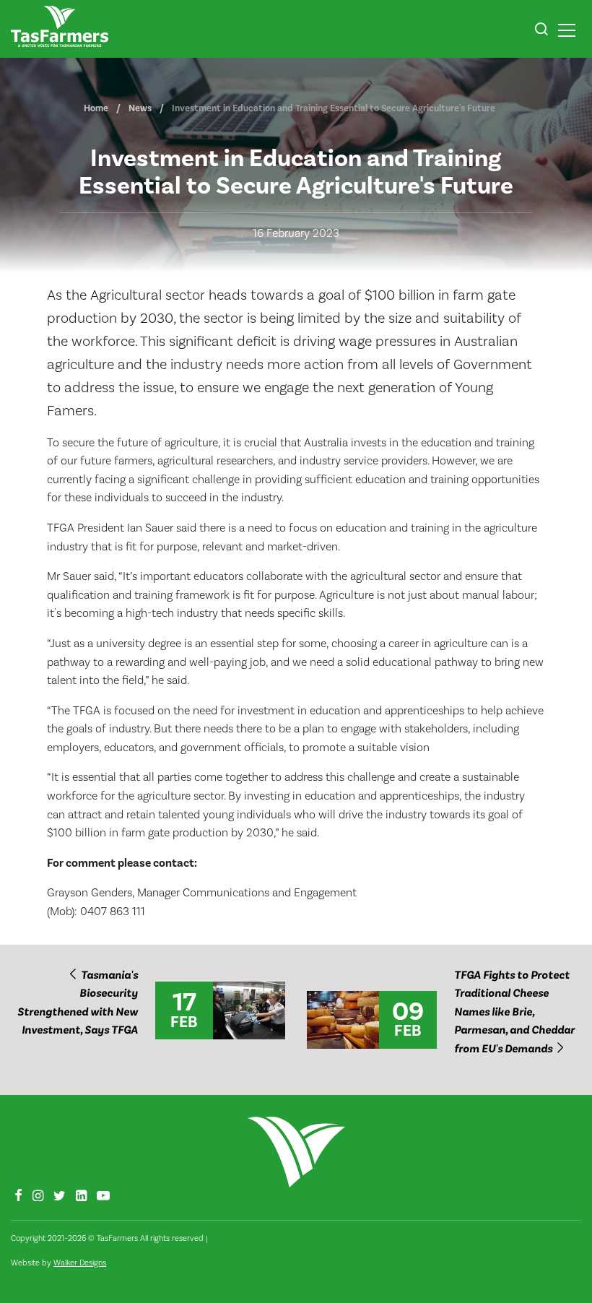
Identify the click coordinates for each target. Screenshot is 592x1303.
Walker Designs (79, 1262)
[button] (541, 31)
